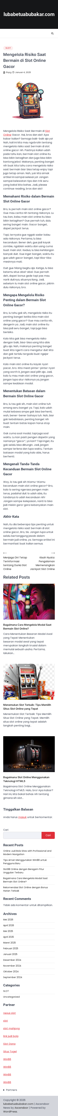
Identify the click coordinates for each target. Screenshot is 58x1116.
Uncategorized (11, 996)
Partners (11, 1090)
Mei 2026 (8, 919)
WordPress (10, 1111)
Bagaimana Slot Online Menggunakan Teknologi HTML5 (26, 779)
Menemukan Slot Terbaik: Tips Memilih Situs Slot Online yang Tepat (27, 706)
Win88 (7, 1059)
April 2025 (8, 937)
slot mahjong (11, 1028)
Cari (5, 830)
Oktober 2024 (11, 971)
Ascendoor (21, 1108)
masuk (22, 817)
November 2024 (12, 965)
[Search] (52, 33)
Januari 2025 (10, 954)
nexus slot (9, 1013)
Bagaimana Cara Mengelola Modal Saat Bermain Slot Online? (27, 626)
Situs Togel (10, 1051)
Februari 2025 (10, 948)
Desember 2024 (12, 960)
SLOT (8, 48)
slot (5, 1021)
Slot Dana (9, 1044)
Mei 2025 (8, 931)
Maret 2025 (9, 942)
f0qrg (8, 72)
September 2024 (12, 977)
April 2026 (8, 925)
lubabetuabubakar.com (29, 14)
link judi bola (10, 1036)
